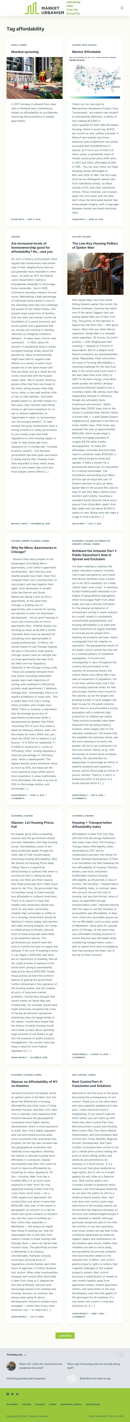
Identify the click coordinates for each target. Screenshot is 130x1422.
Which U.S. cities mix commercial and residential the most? (40, 1365)
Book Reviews (93, 1404)
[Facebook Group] (17, 1394)
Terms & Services (97, 1416)
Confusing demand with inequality (26, 1378)
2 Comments (78, 1317)
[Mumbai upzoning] (34, 78)
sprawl (87, 544)
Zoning (23, 45)
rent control (89, 45)
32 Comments (79, 798)
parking (25, 541)
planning (36, 541)
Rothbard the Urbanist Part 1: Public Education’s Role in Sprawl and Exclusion (94, 555)
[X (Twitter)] (7, 1394)
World (14, 45)
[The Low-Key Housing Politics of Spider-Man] (95, 274)
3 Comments (78, 1057)
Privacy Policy (116, 1416)
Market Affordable (86, 52)
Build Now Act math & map (95, 1378)
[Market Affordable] (95, 78)
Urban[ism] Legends (71, 1404)
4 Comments (17, 798)
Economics (78, 541)
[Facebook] (12, 1394)
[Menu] (122, 7)
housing (76, 45)
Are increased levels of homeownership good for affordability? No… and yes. (32, 248)
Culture (76, 237)
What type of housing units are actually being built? (93, 1365)
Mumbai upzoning (25, 52)
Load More (65, 1335)
